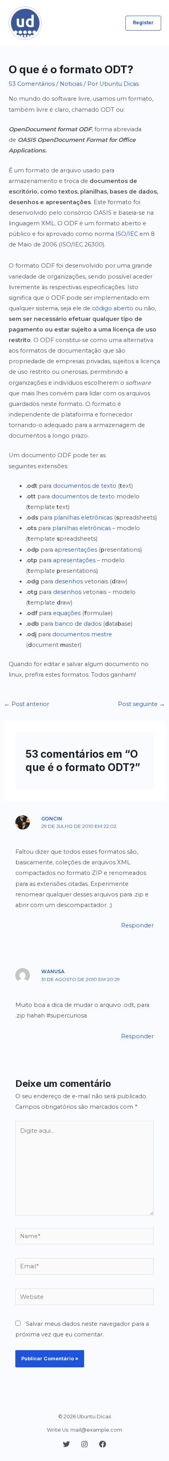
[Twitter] (66, 1444)
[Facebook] (102, 1444)
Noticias (71, 83)
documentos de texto (84, 485)
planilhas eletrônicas (83, 517)
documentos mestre (82, 634)
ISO (121, 233)
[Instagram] (84, 1444)
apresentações (76, 549)
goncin (51, 819)
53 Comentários (32, 83)
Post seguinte (141, 704)
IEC (133, 233)
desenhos (69, 581)
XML (48, 223)
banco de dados (78, 623)
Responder (137, 925)
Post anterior (26, 704)
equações (67, 613)
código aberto (112, 308)
